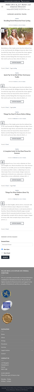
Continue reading (17, 62)
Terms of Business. (11, 389)
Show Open (6, 249)
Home (3, 334)
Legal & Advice (5, 350)
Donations (4, 344)
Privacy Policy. (29, 388)
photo (14, 107)
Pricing (3, 341)
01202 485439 (5, 373)
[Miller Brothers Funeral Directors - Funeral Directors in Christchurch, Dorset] (18, 7)
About (3, 337)
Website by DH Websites (22, 389)
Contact (3, 353)
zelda (23, 25)
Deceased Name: (5, 241)
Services (3, 347)
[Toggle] (32, 341)
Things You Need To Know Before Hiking (17, 114)
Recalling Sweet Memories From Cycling (17, 21)
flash (14, 185)
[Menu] (2, 7)
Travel (17, 18)
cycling (15, 68)
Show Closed (7, 253)
